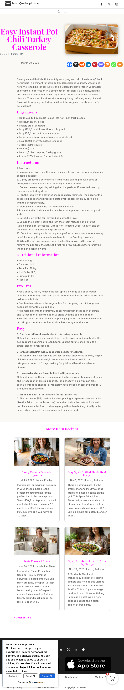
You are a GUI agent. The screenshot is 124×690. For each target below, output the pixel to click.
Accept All (47, 676)
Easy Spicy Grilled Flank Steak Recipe (87, 474)
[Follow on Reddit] (83, 649)
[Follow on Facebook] (101, 4)
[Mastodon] (101, 64)
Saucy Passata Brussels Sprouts (37, 474)
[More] (120, 64)
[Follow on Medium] (61, 649)
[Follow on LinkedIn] (75, 649)
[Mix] (107, 64)
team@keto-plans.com (27, 3)
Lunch (4, 54)
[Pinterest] (95, 64)
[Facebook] (69, 64)
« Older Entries (22, 617)
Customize (13, 676)
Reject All (30, 676)
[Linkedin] (88, 64)
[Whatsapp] (113, 64)
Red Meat (98, 480)
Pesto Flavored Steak (37, 561)
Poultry (17, 54)
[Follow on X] (109, 4)
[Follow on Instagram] (116, 4)
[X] (76, 64)
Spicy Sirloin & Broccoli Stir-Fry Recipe (87, 563)
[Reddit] (82, 64)
